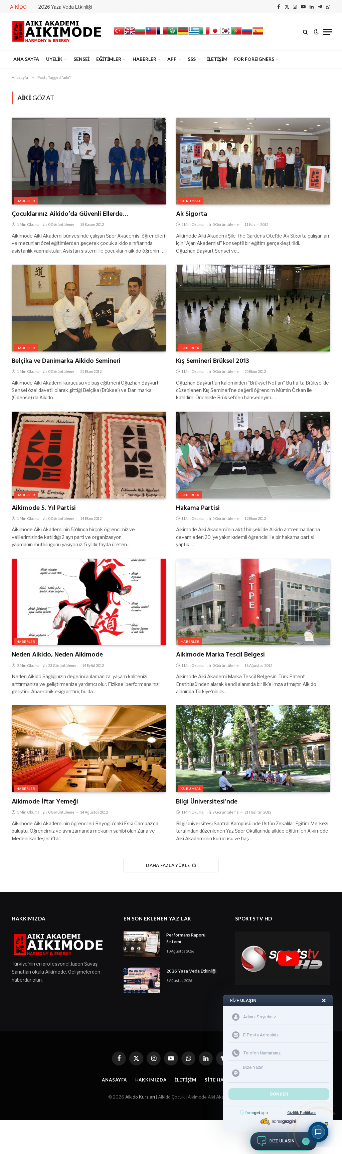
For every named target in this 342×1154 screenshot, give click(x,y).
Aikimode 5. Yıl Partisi (44, 508)
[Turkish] (119, 34)
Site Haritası (222, 1080)
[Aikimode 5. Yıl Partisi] (89, 455)
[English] (129, 34)
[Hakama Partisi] (253, 455)
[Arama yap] (305, 31)
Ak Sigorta (191, 214)
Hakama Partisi (198, 508)
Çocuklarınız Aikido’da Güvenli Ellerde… (70, 214)
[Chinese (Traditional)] (151, 34)
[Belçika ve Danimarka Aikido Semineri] (89, 308)
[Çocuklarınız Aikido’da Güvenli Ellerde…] (89, 161)
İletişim (185, 1080)
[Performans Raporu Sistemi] (142, 944)
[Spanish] (257, 34)
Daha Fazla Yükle (168, 865)
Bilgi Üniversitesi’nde (206, 802)
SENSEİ (81, 59)
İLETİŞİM (217, 59)
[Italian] (204, 34)
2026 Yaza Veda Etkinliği (65, 7)
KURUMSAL (191, 201)
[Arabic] (172, 34)
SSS (192, 59)
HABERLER (144, 59)
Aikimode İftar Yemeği (45, 802)
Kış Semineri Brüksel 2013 (212, 361)
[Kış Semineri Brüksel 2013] (253, 308)
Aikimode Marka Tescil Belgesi (220, 655)
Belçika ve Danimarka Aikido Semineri (66, 361)
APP (172, 59)
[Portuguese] (236, 34)
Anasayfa (114, 1080)
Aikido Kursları (140, 1097)
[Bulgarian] (140, 34)
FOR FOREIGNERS (254, 59)
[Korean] (225, 34)
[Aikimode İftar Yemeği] (89, 748)
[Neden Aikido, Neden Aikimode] (89, 602)
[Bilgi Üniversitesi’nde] (253, 748)
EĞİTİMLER (108, 59)
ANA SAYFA (26, 59)
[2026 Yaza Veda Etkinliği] (142, 980)
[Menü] (327, 31)
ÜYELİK (54, 59)
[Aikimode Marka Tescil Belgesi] (253, 602)
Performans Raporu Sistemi (185, 939)
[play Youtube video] (288, 958)
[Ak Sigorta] (253, 161)
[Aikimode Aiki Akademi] (57, 31)
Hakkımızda (151, 1080)
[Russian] (247, 34)
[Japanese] (215, 34)
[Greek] (193, 34)
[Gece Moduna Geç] (316, 31)
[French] (161, 34)
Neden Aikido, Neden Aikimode (57, 655)
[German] (183, 34)
